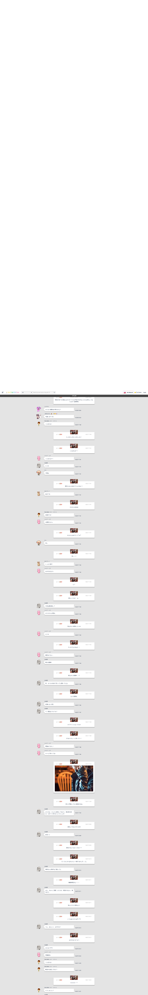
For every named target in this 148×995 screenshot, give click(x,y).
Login (144, 2)
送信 (91, 991)
